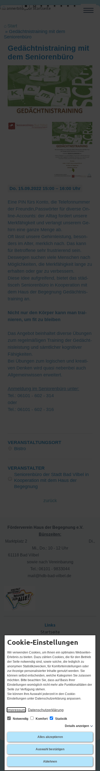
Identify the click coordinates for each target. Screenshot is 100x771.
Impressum (16, 710)
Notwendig (20, 719)
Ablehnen (50, 761)
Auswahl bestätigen (50, 749)
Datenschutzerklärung (46, 710)
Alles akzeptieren (50, 737)
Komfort (41, 719)
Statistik (60, 719)
